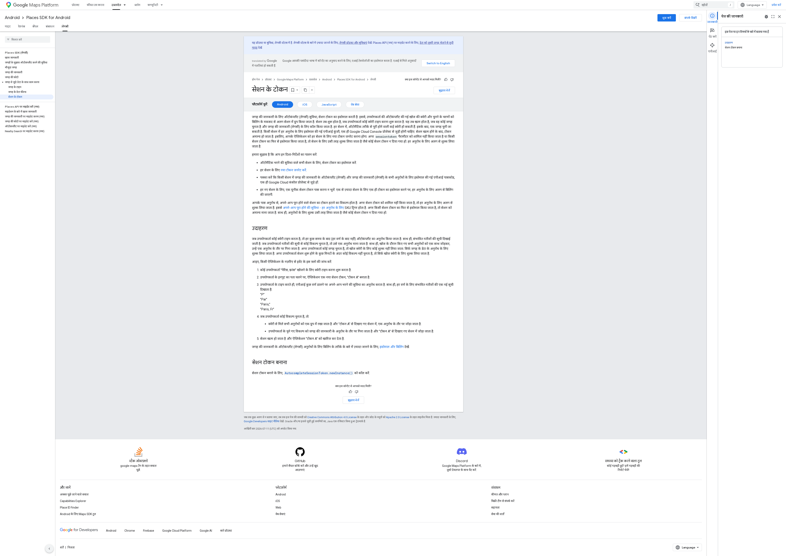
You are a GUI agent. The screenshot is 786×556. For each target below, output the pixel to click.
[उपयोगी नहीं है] (452, 80)
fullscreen (772, 16)
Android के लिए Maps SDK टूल (78, 514)
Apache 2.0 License (397, 417)
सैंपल (35, 26)
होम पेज (256, 79)
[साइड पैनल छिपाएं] (49, 549)
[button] (26, 82)
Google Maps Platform (290, 79)
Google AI (206, 530)
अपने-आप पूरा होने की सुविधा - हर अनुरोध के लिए (313, 208)
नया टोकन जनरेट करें (293, 170)
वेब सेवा (355, 104)
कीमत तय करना (95, 5)
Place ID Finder (69, 507)
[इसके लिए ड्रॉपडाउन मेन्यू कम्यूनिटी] (163, 5)
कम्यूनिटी (153, 5)
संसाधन (50, 26)
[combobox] (713, 5)
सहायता (495, 507)
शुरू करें (666, 18)
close (779, 16)
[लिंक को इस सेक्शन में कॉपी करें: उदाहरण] (271, 228)
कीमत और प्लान (500, 494)
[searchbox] (27, 39)
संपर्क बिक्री (690, 18)
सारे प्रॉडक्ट (226, 530)
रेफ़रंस (21, 26)
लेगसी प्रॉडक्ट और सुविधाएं (353, 42)
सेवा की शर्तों (497, 514)
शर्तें (62, 547)
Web (278, 507)
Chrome (129, 530)
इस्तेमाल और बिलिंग (392, 347)
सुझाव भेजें (444, 90)
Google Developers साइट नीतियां (261, 421)
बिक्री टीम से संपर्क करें (502, 501)
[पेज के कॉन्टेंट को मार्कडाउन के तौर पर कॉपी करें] (305, 90)
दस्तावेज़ (116, 5)
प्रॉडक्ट (75, 5)
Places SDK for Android (48, 17)
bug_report (766, 16)
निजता (71, 547)
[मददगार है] (446, 80)
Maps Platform (43, 5)
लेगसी (65, 26)
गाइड (8, 26)
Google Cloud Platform (177, 530)
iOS (304, 104)
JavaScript (329, 104)
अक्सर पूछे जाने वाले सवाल (74, 494)
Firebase (148, 530)
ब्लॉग (137, 5)
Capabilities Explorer (73, 501)
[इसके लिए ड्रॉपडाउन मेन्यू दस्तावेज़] (126, 5)
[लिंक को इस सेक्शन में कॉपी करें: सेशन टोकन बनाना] (291, 362)
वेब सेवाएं (280, 514)
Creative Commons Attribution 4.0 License (332, 417)
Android (12, 17)
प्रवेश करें (776, 5)
